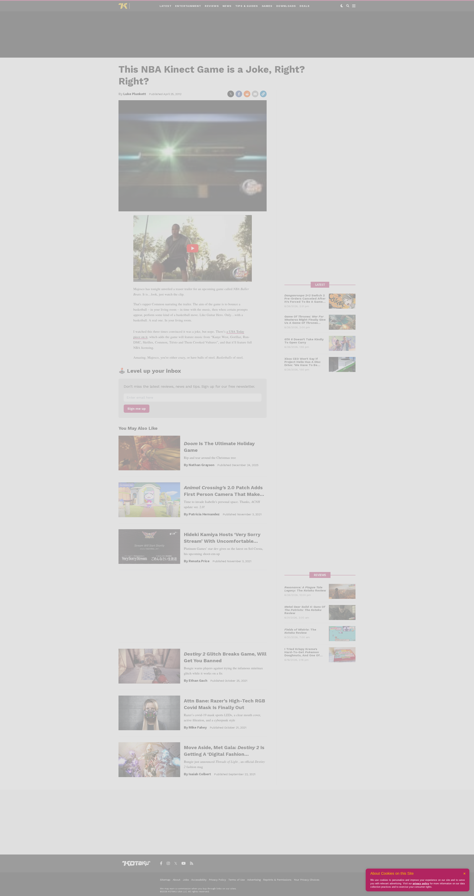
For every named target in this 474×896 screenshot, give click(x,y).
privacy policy (421, 883)
